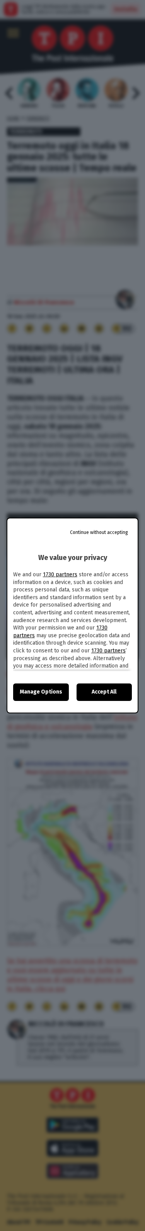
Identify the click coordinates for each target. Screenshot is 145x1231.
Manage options (41, 692)
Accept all (104, 692)
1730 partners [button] (60, 574)
